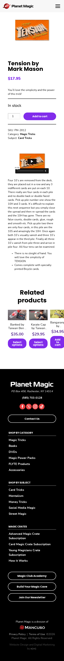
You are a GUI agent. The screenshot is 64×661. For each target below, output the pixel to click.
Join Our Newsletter (32, 597)
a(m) (33, 648)
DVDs (13, 452)
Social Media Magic (22, 507)
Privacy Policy (17, 634)
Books (13, 446)
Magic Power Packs (22, 458)
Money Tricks (18, 502)
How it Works (18, 560)
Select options (17, 343)
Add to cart (39, 116)
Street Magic (17, 513)
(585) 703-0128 (32, 398)
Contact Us (32, 419)
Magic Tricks (27, 134)
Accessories (17, 470)
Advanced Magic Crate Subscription (24, 536)
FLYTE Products (19, 464)
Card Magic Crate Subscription (30, 544)
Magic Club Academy (32, 576)
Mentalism (16, 496)
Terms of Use (37, 634)
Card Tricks (25, 138)
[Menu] (32, 6)
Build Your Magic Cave (32, 586)
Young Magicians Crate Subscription (24, 552)
